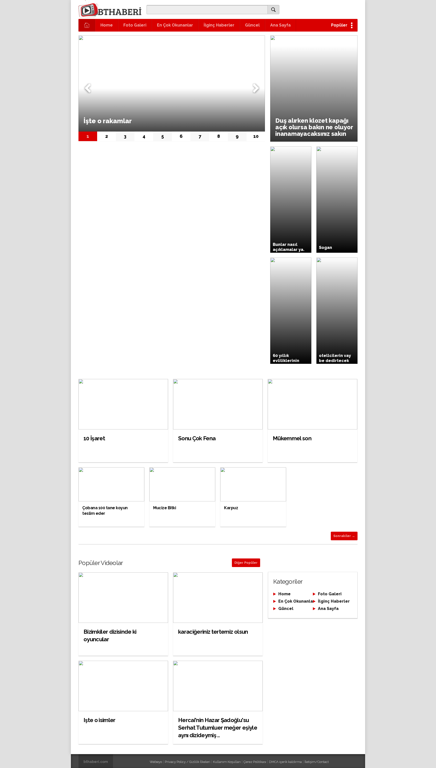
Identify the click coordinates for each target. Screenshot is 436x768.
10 (256, 136)
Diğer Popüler (246, 563)
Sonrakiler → (344, 536)
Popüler (339, 25)
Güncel (252, 25)
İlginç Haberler (219, 25)
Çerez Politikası (254, 762)
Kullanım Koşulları (227, 762)
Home (106, 25)
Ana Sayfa (280, 25)
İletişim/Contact (317, 762)
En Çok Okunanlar (175, 25)
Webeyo (156, 762)
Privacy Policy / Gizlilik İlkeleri (187, 762)
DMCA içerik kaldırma (285, 762)
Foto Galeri (134, 25)
